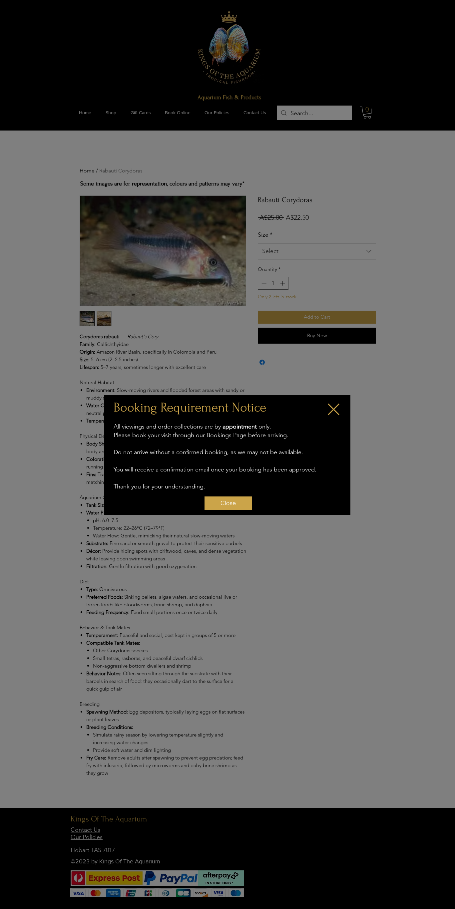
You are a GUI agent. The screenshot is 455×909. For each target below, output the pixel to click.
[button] (333, 409)
